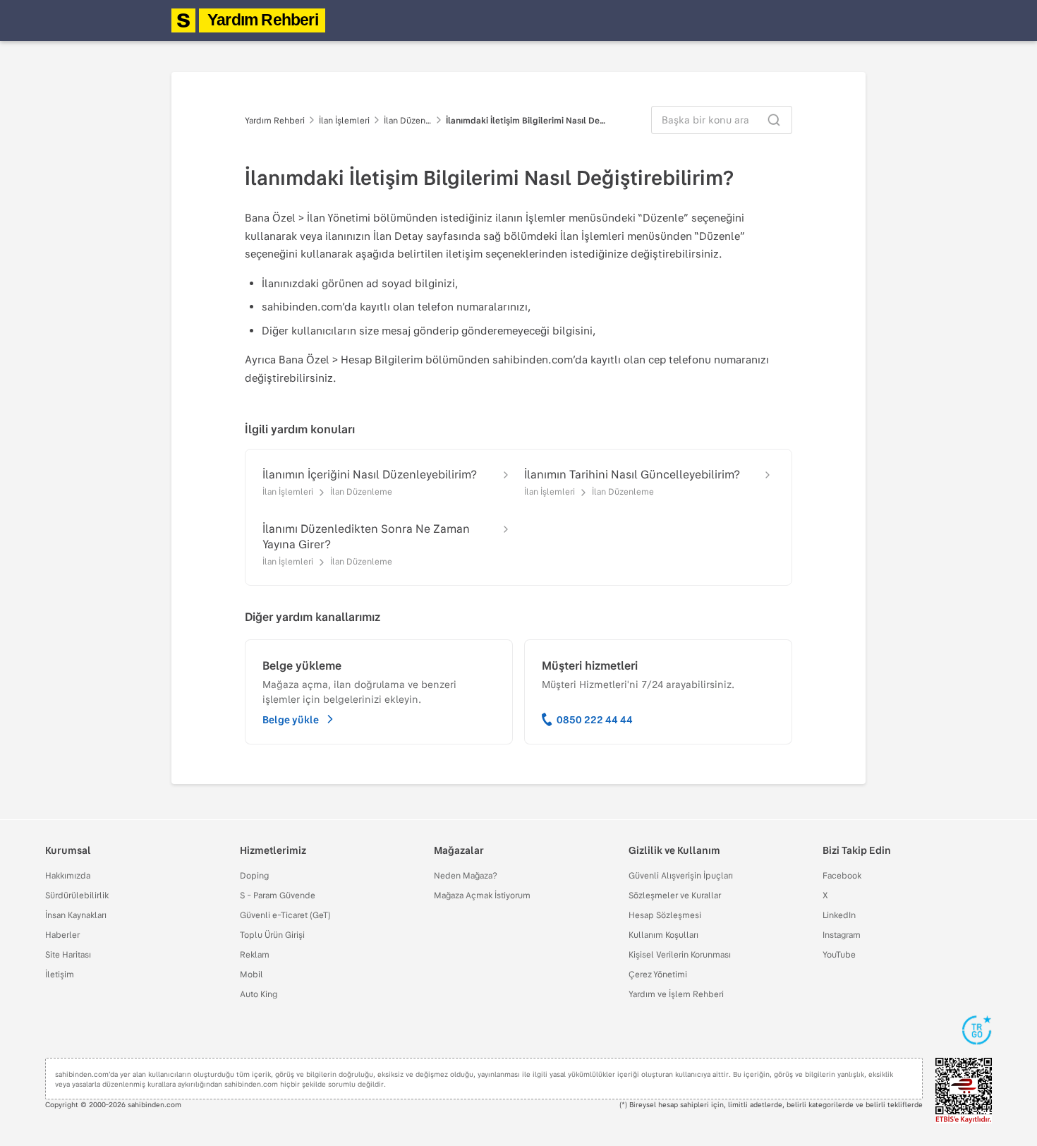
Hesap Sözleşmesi (665, 914)
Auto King (258, 994)
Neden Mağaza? (465, 875)
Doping (254, 875)
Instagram (842, 934)
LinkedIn (839, 914)
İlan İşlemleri (344, 120)
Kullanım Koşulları (663, 934)
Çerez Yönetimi (658, 974)
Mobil (251, 974)
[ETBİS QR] (963, 1090)
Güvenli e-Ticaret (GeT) (285, 914)
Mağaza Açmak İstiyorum (482, 895)
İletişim (59, 974)
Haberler (62, 934)
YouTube (839, 954)
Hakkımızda (67, 875)
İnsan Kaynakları (76, 914)
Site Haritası (68, 954)
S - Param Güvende (277, 895)
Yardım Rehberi (262, 20)
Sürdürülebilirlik (77, 895)
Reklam (254, 954)
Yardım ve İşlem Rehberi (676, 994)
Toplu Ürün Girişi (272, 934)
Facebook (842, 875)
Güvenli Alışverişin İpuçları (681, 875)
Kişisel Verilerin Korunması (680, 954)
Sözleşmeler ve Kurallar (675, 895)
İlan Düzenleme (408, 120)
